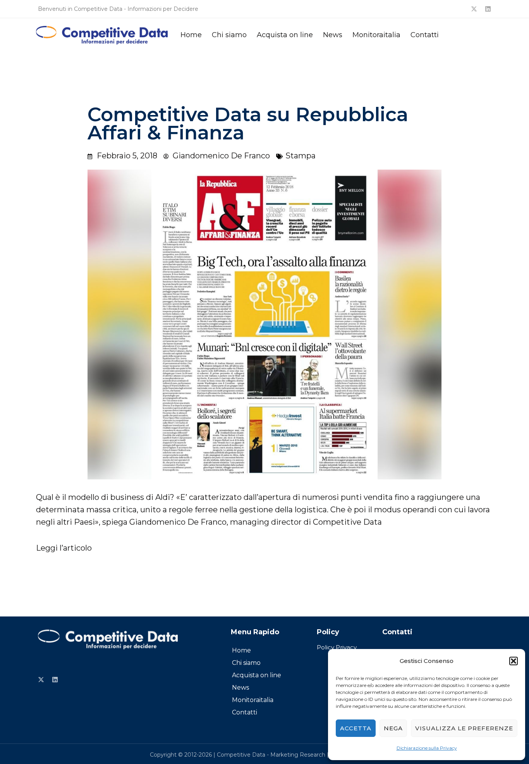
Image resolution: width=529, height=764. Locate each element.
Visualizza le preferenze (464, 728)
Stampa (300, 155)
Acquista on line (285, 35)
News (332, 35)
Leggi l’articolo (64, 548)
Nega (393, 728)
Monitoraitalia (376, 35)
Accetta (355, 728)
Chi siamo (229, 35)
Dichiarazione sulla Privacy (427, 748)
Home (191, 35)
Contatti (424, 35)
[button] (513, 661)
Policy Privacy (337, 647)
